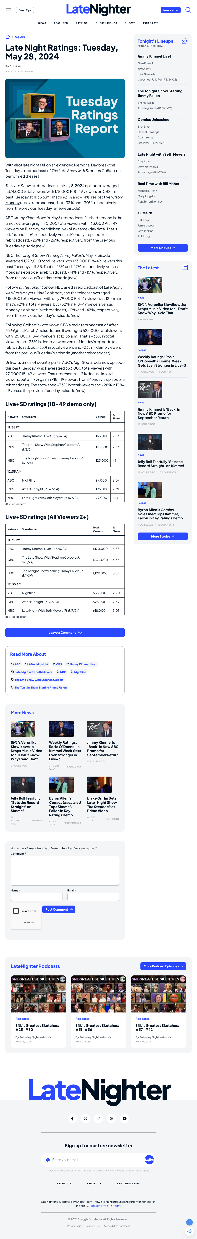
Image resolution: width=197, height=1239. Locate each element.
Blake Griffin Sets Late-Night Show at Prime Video (102, 804)
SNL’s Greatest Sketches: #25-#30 (37, 1027)
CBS (59, 664)
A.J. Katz (15, 66)
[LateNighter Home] (98, 10)
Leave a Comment (62, 632)
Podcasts (22, 1018)
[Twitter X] (85, 1118)
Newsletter (170, 10)
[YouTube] (124, 1118)
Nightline (80, 672)
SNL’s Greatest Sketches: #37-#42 (157, 1027)
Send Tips (25, 10)
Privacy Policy (112, 1170)
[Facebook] (72, 1118)
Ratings (142, 350)
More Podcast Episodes (161, 966)
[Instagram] (98, 1118)
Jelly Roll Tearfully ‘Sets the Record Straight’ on (26, 804)
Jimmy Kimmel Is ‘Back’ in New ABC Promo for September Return (103, 748)
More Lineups (161, 248)
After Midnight (38, 664)
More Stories (160, 536)
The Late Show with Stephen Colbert (39, 679)
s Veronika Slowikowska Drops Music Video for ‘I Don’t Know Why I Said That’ (26, 750)
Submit (149, 1160)
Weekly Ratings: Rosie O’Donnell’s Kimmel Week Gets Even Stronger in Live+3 (65, 750)
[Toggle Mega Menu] (8, 10)
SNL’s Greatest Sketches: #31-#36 (97, 1027)
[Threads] (111, 1118)
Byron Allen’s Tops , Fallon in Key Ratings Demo (65, 806)
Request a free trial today (105, 1205)
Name (16, 890)
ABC (18, 664)
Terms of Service (133, 1170)
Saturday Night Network (35, 1037)
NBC (63, 672)
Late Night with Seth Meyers (33, 672)
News (20, 37)
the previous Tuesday (33, 208)
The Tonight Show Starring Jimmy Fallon (41, 687)
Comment (18, 853)
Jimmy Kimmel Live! (83, 664)
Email (72, 890)
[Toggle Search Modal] (188, 10)
